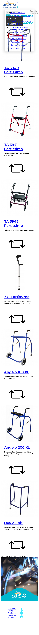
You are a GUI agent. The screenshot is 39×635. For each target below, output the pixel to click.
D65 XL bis (13, 523)
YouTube (12, 613)
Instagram (12, 615)
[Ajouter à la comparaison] (17, 99)
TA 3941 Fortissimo (13, 147)
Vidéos (29, 628)
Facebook (12, 609)
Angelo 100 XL (16, 372)
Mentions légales (14, 629)
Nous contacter (29, 624)
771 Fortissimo (16, 297)
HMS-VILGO (14, 621)
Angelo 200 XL (17, 447)
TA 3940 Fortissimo (13, 70)
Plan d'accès (29, 621)
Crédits (14, 633)
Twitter (11, 611)
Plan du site (14, 623)
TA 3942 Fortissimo (13, 223)
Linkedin (11, 617)
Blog (18, 2)
